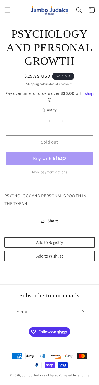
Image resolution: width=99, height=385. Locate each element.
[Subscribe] (82, 312)
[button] (7, 10)
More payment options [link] (49, 172)
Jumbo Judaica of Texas (40, 375)
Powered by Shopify (74, 375)
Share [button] (53, 220)
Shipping (32, 84)
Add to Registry (49, 242)
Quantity (49, 109)
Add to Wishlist (49, 256)
